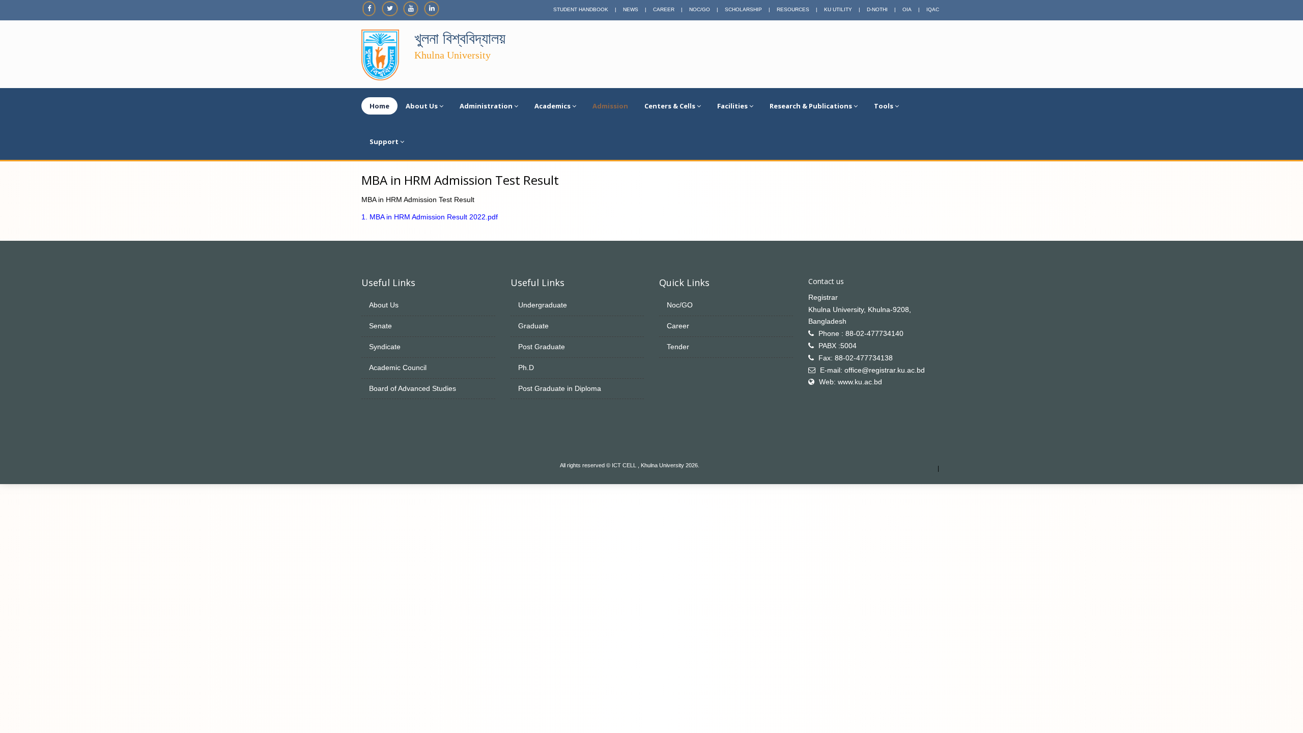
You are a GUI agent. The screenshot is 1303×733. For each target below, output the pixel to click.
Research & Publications (811, 105)
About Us (422, 105)
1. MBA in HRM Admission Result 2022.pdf (429, 217)
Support (384, 141)
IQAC (932, 9)
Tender (678, 347)
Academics (552, 105)
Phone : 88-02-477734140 (860, 333)
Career (678, 326)
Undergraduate (542, 305)
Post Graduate (541, 347)
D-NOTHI (877, 9)
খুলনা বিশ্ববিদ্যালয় (459, 38)
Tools (883, 105)
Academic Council (398, 367)
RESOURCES (793, 9)
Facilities (732, 105)
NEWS (630, 9)
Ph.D (526, 367)
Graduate (533, 326)
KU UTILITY (838, 9)
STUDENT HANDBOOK (580, 9)
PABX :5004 (837, 346)
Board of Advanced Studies (412, 388)
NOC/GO (699, 9)
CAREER (663, 9)
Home (379, 105)
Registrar (823, 297)
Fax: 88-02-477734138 (855, 358)
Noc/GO (680, 305)
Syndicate (385, 347)
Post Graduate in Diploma (559, 388)
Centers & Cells (669, 105)
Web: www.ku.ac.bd (850, 382)
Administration (486, 105)
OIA (907, 9)
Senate (380, 326)
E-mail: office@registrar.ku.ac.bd (872, 370)
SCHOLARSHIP (743, 9)
